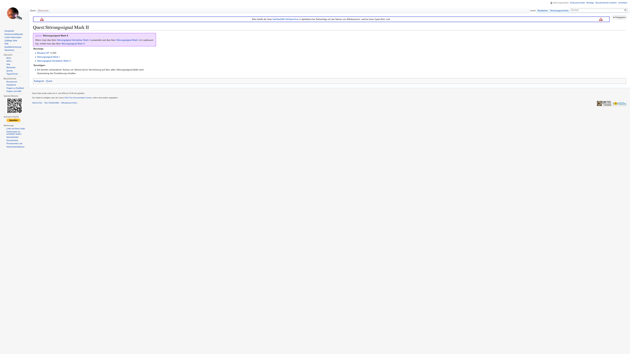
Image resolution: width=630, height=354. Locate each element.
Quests (9, 71)
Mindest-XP (43, 53)
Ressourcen (11, 82)
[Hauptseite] (14, 13)
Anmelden (622, 3)
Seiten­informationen (15, 147)
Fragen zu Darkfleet (15, 88)
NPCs (9, 61)
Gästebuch (11, 85)
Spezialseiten (12, 137)
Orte (8, 64)
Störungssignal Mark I (127, 40)
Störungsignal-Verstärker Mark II (74, 40)
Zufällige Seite (10, 40)
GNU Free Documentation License (78, 98)
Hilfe (6, 44)
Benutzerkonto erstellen (606, 3)
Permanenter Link (14, 143)
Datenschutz (37, 103)
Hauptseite (9, 31)
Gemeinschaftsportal (13, 34)
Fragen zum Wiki (13, 91)
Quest (49, 81)
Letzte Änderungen (12, 37)
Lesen (533, 10)
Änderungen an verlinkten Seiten (13, 133)
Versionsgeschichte (559, 10)
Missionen (11, 67)
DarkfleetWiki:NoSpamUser (285, 19)
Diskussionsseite (577, 3)
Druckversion (12, 140)
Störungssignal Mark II (73, 43)
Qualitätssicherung (12, 47)
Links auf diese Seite (15, 129)
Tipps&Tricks (12, 74)
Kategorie (39, 81)
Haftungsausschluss (69, 103)
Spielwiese (9, 50)
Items (8, 58)
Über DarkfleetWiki (51, 103)
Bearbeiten (543, 10)
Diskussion (43, 10)
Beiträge (590, 3)
